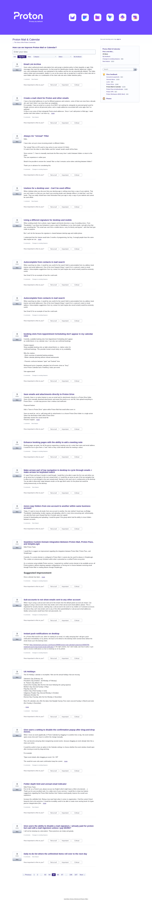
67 (62, 875)
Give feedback (111, 74)
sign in (119, 39)
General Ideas (110, 79)
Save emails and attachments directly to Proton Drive (49, 394)
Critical (78, 85)
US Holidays (29, 671)
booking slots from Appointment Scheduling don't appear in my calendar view (58, 335)
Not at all (54, 85)
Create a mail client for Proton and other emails (46, 98)
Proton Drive (110, 84)
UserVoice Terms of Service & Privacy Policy (76, 899)
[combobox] (119, 69)
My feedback (77, 57)
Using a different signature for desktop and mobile (48, 220)
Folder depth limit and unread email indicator (45, 784)
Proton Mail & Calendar (113, 87)
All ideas (105, 54)
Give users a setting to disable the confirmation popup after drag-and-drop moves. (59, 731)
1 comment (27, 79)
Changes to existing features (40, 169)
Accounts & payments (113, 77)
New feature (34, 79)
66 (58, 875)
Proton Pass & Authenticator (115, 89)
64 (49, 875)
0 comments (27, 117)
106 (71, 875)
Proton (108, 98)
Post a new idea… (108, 51)
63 (45, 875)
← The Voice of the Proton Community (24, 42)
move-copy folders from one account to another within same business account (57, 507)
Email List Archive (32, 64)
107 (76, 875)
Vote (17, 70)
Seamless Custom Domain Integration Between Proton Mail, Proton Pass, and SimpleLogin (58, 543)
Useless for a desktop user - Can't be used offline (47, 188)
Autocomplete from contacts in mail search (44, 262)
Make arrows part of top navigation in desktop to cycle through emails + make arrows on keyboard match (58, 471)
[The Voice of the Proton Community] (76, 17)
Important (66, 85)
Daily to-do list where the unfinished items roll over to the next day (55, 854)
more (53, 113)
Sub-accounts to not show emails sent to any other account (52, 600)
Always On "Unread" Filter (36, 136)
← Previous (27, 875)
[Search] (135, 69)
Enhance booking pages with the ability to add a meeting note (53, 442)
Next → (82, 875)
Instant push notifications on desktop (41, 633)
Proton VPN (110, 92)
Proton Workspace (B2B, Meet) (115, 94)
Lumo (108, 82)
